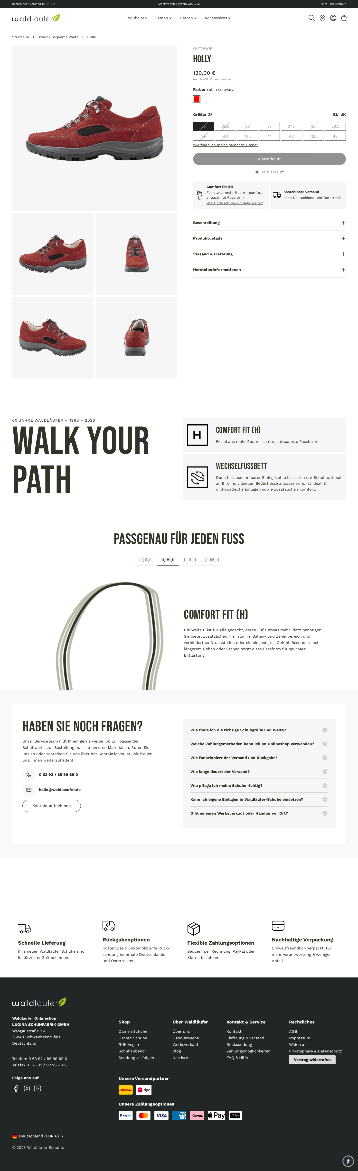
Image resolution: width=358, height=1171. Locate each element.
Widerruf (297, 1044)
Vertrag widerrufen (312, 1059)
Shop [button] (124, 1021)
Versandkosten (220, 79)
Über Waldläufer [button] (190, 1021)
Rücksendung (239, 1044)
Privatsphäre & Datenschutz (315, 1051)
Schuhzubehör (132, 1051)
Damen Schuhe (133, 1031)
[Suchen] (312, 18)
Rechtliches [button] (302, 1021)
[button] (348, 1161)
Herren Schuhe (133, 1038)
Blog (177, 1051)
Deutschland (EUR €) (39, 1136)
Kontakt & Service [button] (245, 1021)
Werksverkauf (185, 1044)
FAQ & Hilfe (237, 1057)
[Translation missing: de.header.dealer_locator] (322, 18)
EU (335, 114)
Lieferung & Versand (245, 1038)
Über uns (181, 1031)
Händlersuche (186, 1038)
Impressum (299, 1038)
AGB (293, 1031)
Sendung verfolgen (136, 1057)
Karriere (180, 1057)
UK (343, 114)
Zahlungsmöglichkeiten (248, 1051)
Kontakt (234, 1031)
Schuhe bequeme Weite (58, 37)
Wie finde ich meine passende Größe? (225, 145)
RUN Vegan (129, 1044)
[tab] (146, 561)
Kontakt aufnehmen (51, 805)
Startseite (20, 37)
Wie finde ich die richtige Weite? (235, 203)
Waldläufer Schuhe (45, 1147)
